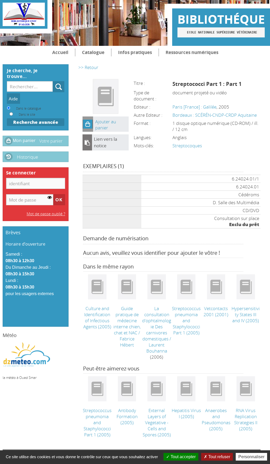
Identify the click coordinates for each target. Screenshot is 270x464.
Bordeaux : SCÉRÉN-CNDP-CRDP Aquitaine (214, 115)
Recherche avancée (35, 122)
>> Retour (88, 67)
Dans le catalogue (28, 108)
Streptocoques (187, 146)
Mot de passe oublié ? (46, 213)
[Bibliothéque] (24, 14)
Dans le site (27, 114)
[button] (88, 124)
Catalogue (93, 52)
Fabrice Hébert (127, 342)
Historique (27, 157)
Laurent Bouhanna (156, 348)
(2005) (97, 317)
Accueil (60, 52)
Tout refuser (218, 457)
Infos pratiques (135, 52)
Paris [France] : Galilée (194, 107)
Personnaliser (251, 457)
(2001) (216, 311)
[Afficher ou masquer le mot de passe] (49, 198)
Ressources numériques (192, 52)
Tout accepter (183, 457)
